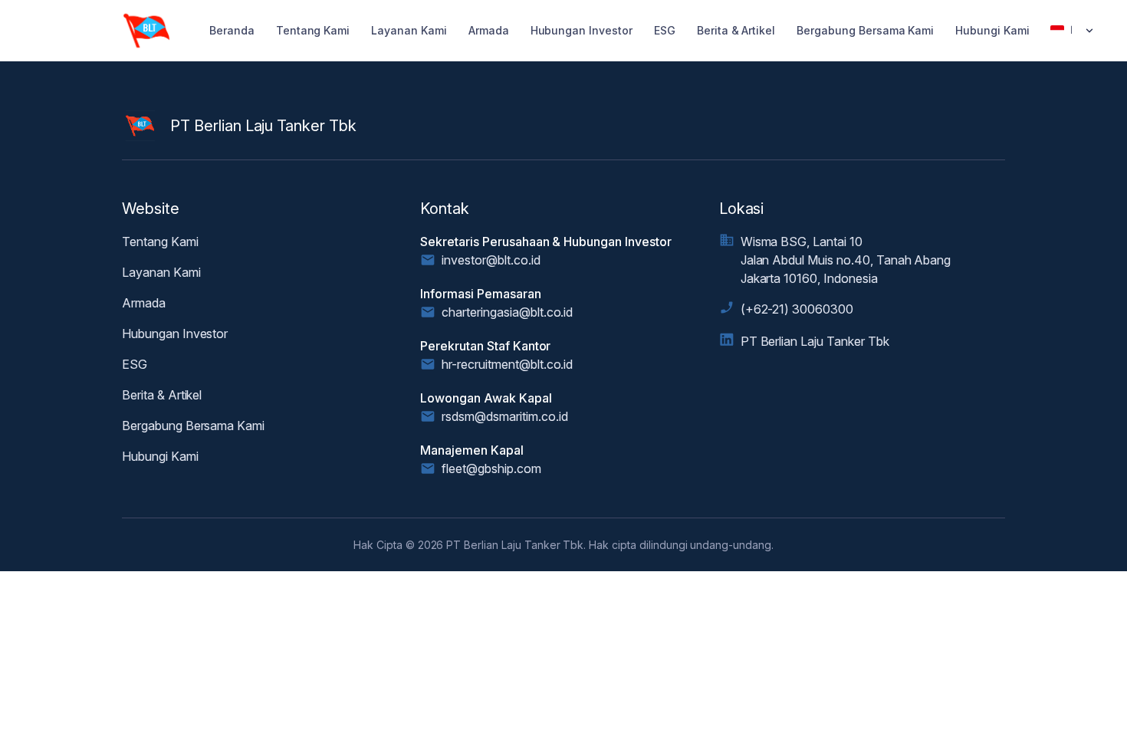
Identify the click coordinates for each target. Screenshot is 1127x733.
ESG (664, 30)
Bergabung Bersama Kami (865, 30)
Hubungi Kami (992, 30)
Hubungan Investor (581, 30)
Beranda (232, 30)
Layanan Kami (409, 30)
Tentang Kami (313, 30)
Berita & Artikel (736, 30)
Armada (488, 30)
